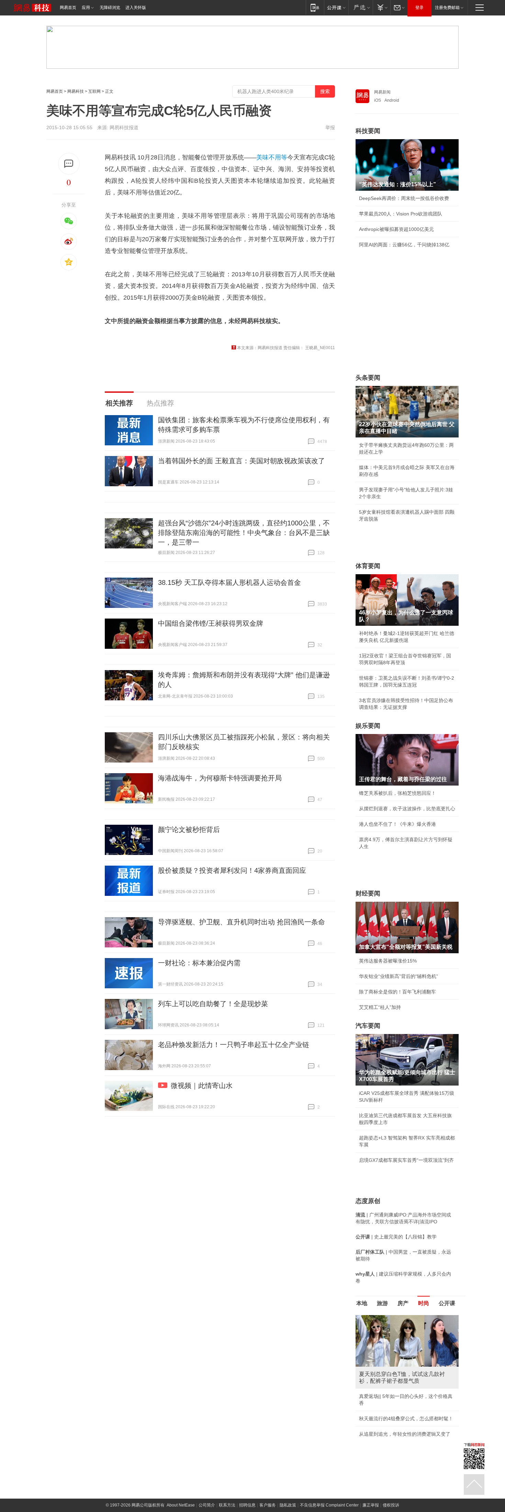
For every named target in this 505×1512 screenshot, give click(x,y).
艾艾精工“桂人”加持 (380, 1007)
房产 (402, 1303)
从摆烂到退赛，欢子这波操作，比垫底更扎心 (407, 808)
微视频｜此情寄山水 (202, 1085)
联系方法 (227, 1505)
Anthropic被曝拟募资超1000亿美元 (396, 229)
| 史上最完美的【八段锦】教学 (396, 1236)
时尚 (423, 1303)
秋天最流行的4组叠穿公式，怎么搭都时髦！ (406, 1418)
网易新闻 (382, 92)
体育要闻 (368, 566)
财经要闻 (368, 893)
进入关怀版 (135, 7)
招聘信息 (247, 1505)
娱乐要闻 (368, 725)
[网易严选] (360, 7)
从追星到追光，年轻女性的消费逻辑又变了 (404, 1434)
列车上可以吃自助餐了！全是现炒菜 (213, 1004)
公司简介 (207, 1505)
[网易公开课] (336, 7)
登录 (419, 7)
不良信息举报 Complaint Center (329, 1505)
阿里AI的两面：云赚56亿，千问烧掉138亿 (404, 244)
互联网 (94, 91)
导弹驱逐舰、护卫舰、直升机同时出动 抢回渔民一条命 (241, 922)
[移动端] (315, 7)
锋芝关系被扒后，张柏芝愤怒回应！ (397, 793)
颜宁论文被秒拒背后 (189, 829)
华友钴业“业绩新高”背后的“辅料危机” (398, 976)
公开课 (447, 1303)
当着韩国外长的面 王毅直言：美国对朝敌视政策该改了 (241, 461)
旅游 (382, 1303)
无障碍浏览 (110, 7)
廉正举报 (370, 1505)
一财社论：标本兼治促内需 (199, 963)
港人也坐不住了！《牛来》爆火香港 (397, 824)
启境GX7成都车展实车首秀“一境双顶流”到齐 (406, 1160)
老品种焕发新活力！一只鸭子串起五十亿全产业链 (233, 1044)
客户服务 (267, 1505)
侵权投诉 (391, 1505)
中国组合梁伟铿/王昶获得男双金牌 (210, 623)
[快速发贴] (69, 164)
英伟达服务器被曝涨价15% (388, 961)
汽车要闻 (368, 1025)
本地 (361, 1303)
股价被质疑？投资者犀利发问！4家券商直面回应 (232, 870)
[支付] (381, 7)
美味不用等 (271, 157)
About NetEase (181, 1505)
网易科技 (75, 91)
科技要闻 (368, 130)
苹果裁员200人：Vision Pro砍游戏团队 (400, 213)
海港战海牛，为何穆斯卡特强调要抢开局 (220, 778)
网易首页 (68, 7)
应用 (86, 7)
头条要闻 (368, 377)
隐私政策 (288, 1505)
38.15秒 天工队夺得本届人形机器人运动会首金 (229, 582)
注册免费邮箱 (447, 7)
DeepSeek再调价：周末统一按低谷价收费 (404, 198)
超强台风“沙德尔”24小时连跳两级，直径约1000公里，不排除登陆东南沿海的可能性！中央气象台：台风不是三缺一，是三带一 (244, 532)
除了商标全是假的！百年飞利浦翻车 (397, 991)
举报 (330, 127)
